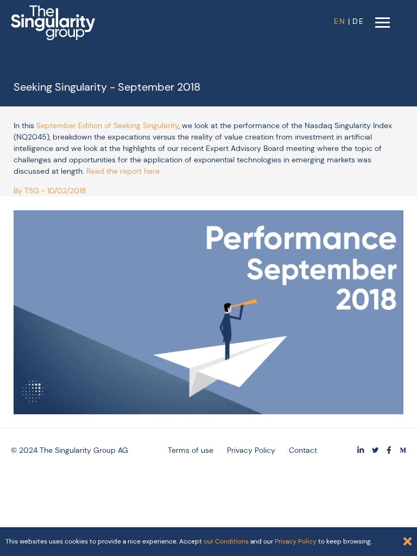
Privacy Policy (251, 450)
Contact (303, 450)
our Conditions (226, 541)
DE (358, 21)
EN (340, 21)
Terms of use (190, 450)
